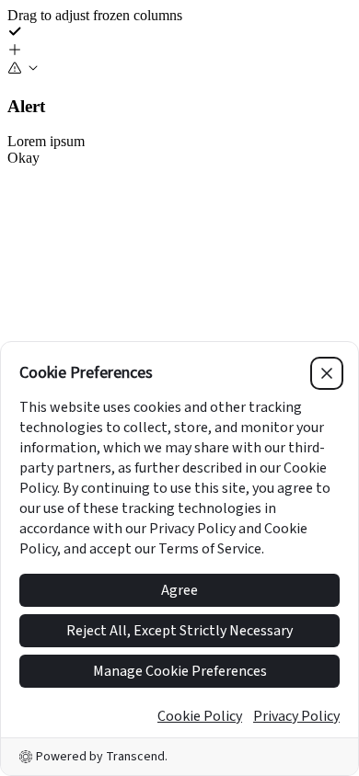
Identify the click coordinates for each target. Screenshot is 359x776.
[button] (179, 51)
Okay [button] (23, 157)
